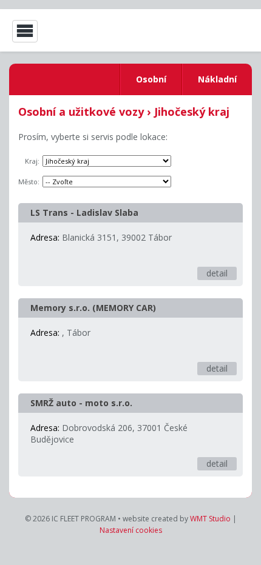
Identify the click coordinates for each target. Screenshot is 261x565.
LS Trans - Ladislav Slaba (84, 212)
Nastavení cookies (131, 530)
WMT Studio (210, 518)
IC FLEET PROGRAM (203, 30)
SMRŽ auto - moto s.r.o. (81, 403)
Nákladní (217, 79)
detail (217, 273)
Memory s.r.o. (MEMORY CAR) (93, 307)
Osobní (151, 79)
